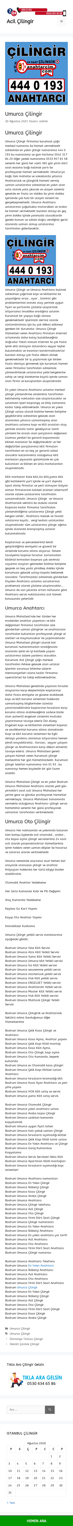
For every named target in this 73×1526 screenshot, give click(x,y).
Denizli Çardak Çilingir (24, 1344)
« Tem (11, 1502)
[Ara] (50, 1410)
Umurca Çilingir (27, 1287)
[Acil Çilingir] (36, 11)
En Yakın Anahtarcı (41, 1265)
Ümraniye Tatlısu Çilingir (26, 1339)
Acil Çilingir (20, 21)
